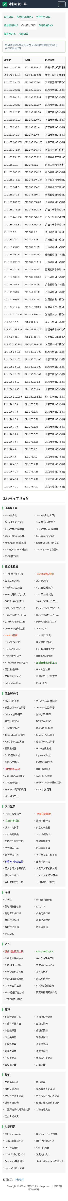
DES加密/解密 (43, 721)
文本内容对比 (43, 834)
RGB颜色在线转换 (46, 882)
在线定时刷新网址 (14, 972)
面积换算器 (42, 1023)
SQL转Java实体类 (45, 536)
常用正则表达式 (13, 676)
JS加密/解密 (42, 580)
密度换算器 (10, 1064)
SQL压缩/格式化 (44, 587)
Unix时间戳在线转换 (47, 875)
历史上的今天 (12, 1116)
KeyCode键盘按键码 (15, 789)
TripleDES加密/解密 (15, 735)
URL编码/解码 (12, 782)
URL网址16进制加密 (46, 700)
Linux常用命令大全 (14, 1168)
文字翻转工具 (12, 848)
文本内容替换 (12, 834)
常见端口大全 (43, 1154)
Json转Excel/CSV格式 (16, 549)
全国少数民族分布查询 (47, 1102)
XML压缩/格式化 (44, 594)
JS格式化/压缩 (12, 580)
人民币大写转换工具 (46, 868)
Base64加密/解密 (45, 707)
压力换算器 (10, 1037)
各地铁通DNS (46, 25)
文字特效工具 (12, 854)
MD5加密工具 (12, 700)
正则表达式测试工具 (46, 662)
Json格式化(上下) (45, 515)
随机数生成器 (12, 875)
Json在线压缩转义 (45, 522)
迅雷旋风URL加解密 (15, 707)
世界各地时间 (12, 1089)
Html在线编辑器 (13, 814)
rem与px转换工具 (45, 958)
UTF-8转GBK (43, 769)
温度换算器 (42, 1044)
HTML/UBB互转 (44, 655)
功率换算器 (42, 1037)
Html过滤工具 (43, 669)
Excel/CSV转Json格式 (47, 542)
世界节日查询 (12, 1102)
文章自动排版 (43, 814)
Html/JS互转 (11, 635)
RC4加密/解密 (12, 728)
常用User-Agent (13, 1134)
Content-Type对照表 (46, 1134)
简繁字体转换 (43, 820)
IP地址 (8, 899)
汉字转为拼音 (12, 827)
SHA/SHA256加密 (45, 735)
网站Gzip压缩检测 (14, 978)
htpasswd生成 (43, 755)
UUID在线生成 (43, 748)
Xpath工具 (41, 683)
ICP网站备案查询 (45, 985)
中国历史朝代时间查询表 (17, 1109)
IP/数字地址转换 (44, 762)
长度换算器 (10, 1044)
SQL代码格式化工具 (15, 608)
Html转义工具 (43, 635)
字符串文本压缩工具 (46, 854)
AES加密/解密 (12, 721)
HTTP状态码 (11, 1147)
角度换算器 (10, 1057)
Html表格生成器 (13, 655)
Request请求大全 (14, 1140)
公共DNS (8, 16)
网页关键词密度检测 (46, 992)
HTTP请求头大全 (45, 1140)
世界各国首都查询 (45, 1089)
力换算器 (40, 1064)
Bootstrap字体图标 (14, 1161)
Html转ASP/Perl (13, 649)
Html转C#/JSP (12, 642)
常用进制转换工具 (14, 882)
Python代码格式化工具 (48, 608)
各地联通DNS (11, 25)
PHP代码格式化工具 (15, 594)
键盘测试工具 (12, 796)
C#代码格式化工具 (14, 601)
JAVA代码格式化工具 (47, 601)
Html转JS (41, 628)
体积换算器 (42, 1030)
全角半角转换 (43, 861)
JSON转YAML (12, 556)
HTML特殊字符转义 (15, 1154)
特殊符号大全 (43, 1109)
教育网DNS (10, 33)
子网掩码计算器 (44, 1017)
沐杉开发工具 (18, 4)
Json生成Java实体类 (47, 529)
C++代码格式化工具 (15, 621)
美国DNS (23, 33)
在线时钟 (40, 1082)
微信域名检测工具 (14, 951)
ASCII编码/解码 (44, 775)
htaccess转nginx (44, 951)
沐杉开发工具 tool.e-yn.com (37, 1186)
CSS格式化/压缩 (45, 574)
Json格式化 (11, 515)
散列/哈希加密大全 (14, 741)
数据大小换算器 (44, 1057)
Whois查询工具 (13, 985)
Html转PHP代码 (44, 642)
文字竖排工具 (43, 841)
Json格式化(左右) (14, 522)
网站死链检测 (43, 978)
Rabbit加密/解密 (44, 728)
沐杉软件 (19, 1179)
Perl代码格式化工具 (46, 621)
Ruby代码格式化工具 (15, 615)
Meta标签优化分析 (14, 992)
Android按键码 (43, 789)
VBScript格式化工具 (15, 628)
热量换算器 (10, 1030)
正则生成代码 (12, 669)
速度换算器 (42, 1051)
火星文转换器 (43, 827)
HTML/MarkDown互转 (16, 662)
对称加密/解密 (43, 714)
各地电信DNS (43, 16)
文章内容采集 (12, 820)
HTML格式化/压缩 (14, 574)
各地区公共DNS (25, 16)
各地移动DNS (28, 25)
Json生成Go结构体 (14, 536)
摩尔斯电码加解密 (45, 741)
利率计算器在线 (13, 1017)
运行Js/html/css (13, 683)
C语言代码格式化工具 (47, 615)
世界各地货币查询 (14, 1096)
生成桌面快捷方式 (14, 958)
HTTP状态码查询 (13, 999)
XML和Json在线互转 (15, 542)
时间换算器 (10, 1051)
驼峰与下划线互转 (14, 861)
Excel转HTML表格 (45, 649)
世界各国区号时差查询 (47, 1096)
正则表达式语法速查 (46, 676)
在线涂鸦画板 (12, 1082)
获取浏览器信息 (13, 906)
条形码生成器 (12, 762)
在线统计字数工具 (14, 841)
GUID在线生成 (12, 755)
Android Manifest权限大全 (50, 1161)
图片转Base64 (12, 769)
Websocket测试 (44, 899)
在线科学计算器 (13, 1023)
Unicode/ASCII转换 (15, 775)
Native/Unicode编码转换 (48, 782)
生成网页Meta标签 (45, 965)
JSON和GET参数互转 (47, 549)
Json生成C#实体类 (14, 529)
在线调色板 (42, 972)
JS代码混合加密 (13, 587)
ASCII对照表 (42, 1147)
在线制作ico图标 (13, 965)
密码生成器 (10, 748)
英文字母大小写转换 (15, 868)
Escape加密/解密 (13, 714)
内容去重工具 (43, 848)
